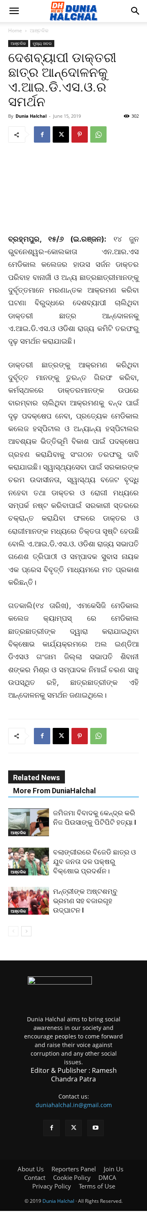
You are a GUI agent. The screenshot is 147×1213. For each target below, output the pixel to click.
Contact (34, 1177)
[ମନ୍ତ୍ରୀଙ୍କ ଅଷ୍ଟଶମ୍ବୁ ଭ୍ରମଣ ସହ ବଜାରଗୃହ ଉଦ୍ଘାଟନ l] (28, 901)
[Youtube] (95, 1128)
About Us (31, 1169)
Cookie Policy (72, 1177)
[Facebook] (42, 134)
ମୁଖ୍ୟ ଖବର (42, 43)
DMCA (107, 1177)
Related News (36, 777)
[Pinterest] (79, 134)
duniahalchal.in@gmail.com (74, 1105)
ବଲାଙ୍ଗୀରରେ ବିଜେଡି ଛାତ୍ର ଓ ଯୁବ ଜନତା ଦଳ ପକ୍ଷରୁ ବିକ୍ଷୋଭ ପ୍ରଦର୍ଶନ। (94, 861)
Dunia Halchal (31, 116)
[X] (61, 134)
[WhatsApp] (98, 134)
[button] (14, 11)
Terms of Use (97, 1186)
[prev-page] (13, 931)
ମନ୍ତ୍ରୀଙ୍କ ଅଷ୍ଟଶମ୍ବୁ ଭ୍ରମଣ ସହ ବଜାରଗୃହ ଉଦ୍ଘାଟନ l (85, 900)
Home (15, 30)
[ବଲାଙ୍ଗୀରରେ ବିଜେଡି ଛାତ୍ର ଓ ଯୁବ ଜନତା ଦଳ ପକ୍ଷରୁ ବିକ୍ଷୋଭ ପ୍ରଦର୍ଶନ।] (28, 862)
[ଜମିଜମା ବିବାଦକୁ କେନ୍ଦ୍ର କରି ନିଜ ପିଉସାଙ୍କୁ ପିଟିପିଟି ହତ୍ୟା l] (28, 822)
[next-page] (26, 931)
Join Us (113, 1169)
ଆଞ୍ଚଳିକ (39, 30)
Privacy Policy (51, 1186)
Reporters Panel (73, 1169)
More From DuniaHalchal (54, 790)
